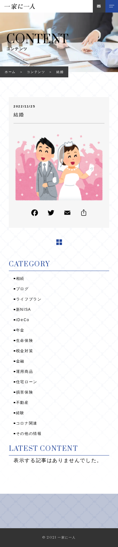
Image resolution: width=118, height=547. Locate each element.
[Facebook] (35, 214)
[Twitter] (51, 214)
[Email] (67, 214)
